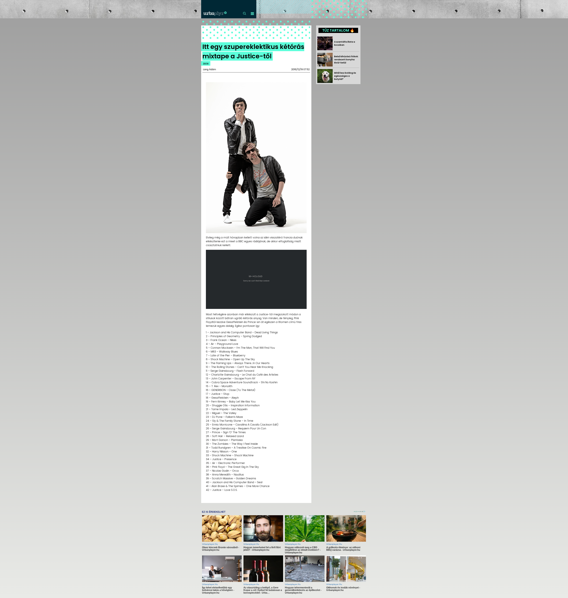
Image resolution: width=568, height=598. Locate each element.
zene (206, 63)
